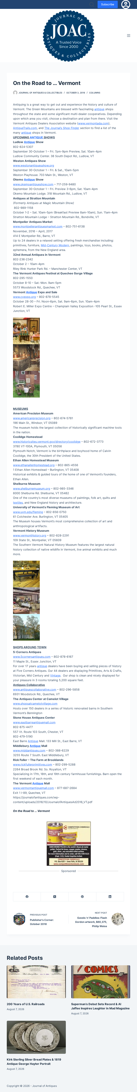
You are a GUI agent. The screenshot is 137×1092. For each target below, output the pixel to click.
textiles (18, 502)
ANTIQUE (36, 137)
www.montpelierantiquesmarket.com (37, 226)
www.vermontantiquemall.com (33, 788)
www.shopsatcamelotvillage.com (35, 703)
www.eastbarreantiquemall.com (34, 722)
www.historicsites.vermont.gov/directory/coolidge (46, 441)
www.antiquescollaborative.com (34, 689)
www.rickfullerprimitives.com (32, 764)
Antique (29, 142)
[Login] (125, 4)
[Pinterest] (82, 896)
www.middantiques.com (29, 750)
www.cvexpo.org (24, 297)
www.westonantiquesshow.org (33, 165)
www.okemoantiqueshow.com (33, 184)
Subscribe (107, 4)
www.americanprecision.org (31, 418)
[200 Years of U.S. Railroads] (36, 981)
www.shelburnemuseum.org (31, 488)
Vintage (55, 675)
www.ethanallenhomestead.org (34, 465)
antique (99, 109)
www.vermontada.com (93, 123)
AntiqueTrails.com (25, 128)
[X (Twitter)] (54, 896)
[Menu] (128, 35)
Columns (94, 92)
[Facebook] (27, 896)
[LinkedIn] (110, 896)
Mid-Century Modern (55, 245)
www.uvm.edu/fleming (28, 512)
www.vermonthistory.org (29, 535)
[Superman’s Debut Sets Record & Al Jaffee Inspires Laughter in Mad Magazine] (100, 981)
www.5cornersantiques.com (31, 656)
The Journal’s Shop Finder (61, 128)
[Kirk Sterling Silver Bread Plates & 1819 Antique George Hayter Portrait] (36, 1037)
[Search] (91, 4)
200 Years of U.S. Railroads (26, 1004)
